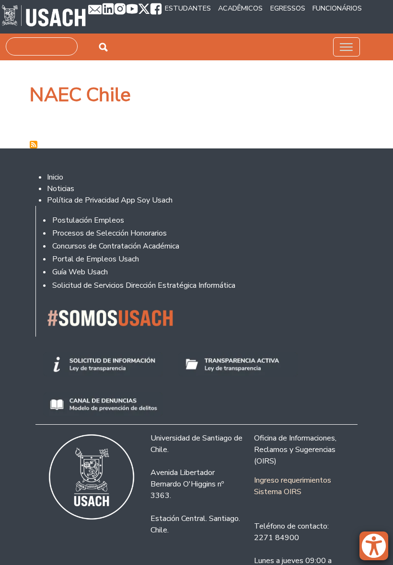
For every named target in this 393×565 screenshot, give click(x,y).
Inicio (55, 177)
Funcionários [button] (337, 8)
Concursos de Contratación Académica (115, 246)
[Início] (44, 16)
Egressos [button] (287, 8)
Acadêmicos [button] (240, 8)
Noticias (60, 188)
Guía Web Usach (80, 272)
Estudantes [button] (188, 8)
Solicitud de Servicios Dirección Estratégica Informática (143, 285)
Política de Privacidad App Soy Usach (110, 200)
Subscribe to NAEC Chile (33, 144)
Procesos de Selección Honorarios (109, 233)
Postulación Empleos (88, 220)
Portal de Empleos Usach (95, 259)
